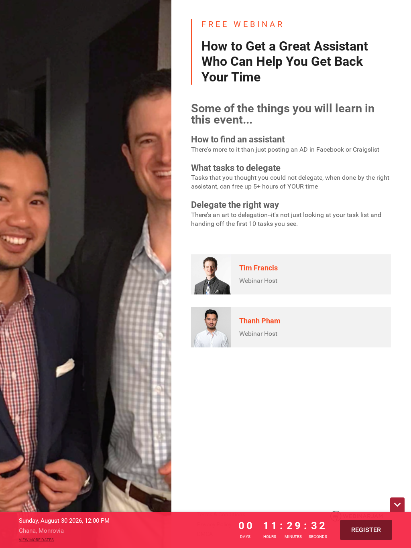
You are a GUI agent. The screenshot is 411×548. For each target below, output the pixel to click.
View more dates (36, 540)
